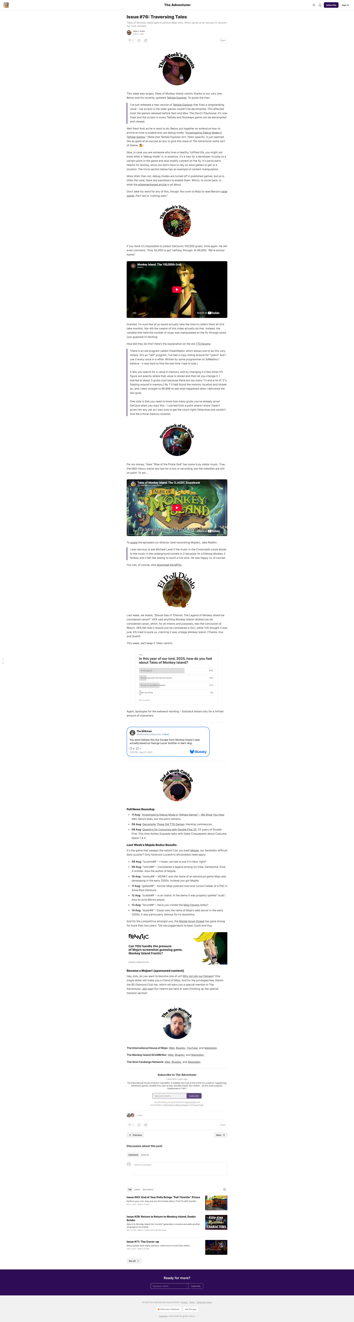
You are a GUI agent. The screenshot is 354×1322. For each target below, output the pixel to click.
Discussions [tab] (148, 1189)
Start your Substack (169, 1309)
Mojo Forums (191, 905)
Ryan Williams (160, 1230)
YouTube (192, 1048)
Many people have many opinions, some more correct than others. (158, 1245)
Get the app (190, 1309)
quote (133, 542)
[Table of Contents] (3, 661)
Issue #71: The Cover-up (143, 1241)
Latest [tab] (137, 1189)
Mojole (194, 850)
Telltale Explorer (177, 97)
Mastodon (210, 1048)
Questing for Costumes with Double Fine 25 (169, 829)
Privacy (184, 1302)
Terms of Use (190, 1102)
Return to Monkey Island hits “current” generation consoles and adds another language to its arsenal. (163, 1225)
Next (218, 1135)
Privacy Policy (197, 1105)
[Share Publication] (320, 5)
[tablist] (139, 1155)
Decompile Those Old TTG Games (163, 824)
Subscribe (331, 5)
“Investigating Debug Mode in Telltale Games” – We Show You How (182, 814)
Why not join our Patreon (198, 976)
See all (132, 1260)
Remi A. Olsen (139, 31)
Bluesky (180, 1048)
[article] (177, 1202)
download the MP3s (169, 565)
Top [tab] (130, 1189)
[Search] (314, 5)
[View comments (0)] (139, 40)
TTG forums (203, 343)
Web (172, 1048)
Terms (192, 1302)
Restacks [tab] (145, 1155)
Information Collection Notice (176, 1105)
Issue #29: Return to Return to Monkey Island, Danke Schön (161, 1218)
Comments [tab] (133, 1155)
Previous (137, 1135)
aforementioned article (152, 184)
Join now (147, 988)
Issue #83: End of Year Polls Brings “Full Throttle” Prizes (163, 1197)
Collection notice (204, 1302)
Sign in (345, 5)
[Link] (123, 809)
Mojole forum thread (191, 921)
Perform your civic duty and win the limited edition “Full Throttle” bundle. (161, 1201)
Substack (163, 1316)
